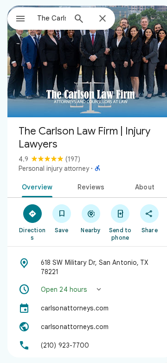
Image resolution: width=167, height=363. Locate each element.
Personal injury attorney (54, 168)
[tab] (35, 186)
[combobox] (51, 18)
